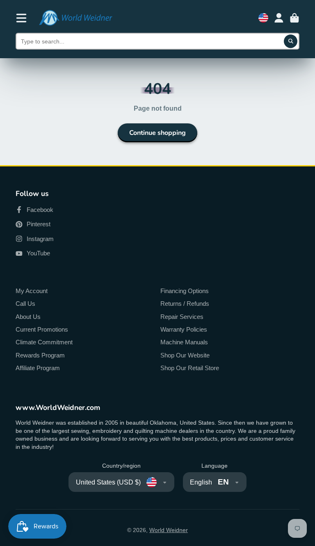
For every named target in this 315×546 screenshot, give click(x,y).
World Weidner (168, 530)
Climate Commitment (44, 342)
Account (279, 18)
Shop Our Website (185, 355)
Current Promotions (42, 329)
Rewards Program (40, 355)
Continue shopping (157, 132)
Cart (294, 18)
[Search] (291, 41)
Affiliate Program (38, 367)
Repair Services (181, 316)
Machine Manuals (184, 342)
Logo (75, 18)
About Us (28, 316)
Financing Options (184, 290)
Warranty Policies (183, 329)
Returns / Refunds (184, 303)
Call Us (25, 303)
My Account (32, 290)
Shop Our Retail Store (189, 367)
